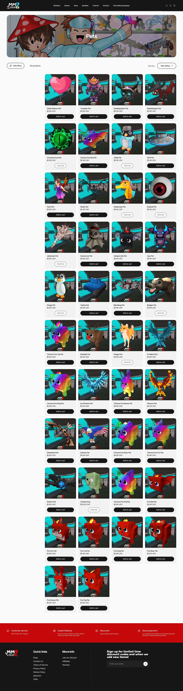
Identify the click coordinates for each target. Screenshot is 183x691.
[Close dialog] (130, 322)
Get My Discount (70, 363)
